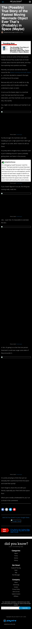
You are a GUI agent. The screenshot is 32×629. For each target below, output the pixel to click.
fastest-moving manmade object (20, 72)
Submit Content (16, 594)
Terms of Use (16, 591)
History (16, 560)
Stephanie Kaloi (8, 32)
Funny (16, 555)
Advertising (16, 585)
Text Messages (16, 575)
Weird (16, 553)
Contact (16, 587)
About (16, 582)
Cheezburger (19, 134)
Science (16, 558)
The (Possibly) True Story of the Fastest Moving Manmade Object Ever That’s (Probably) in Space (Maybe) (19, 49)
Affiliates (16, 596)
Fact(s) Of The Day (16, 568)
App (16, 572)
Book (16, 570)
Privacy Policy (16, 589)
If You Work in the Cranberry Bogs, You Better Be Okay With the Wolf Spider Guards (20, 531)
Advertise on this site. (9, 624)
